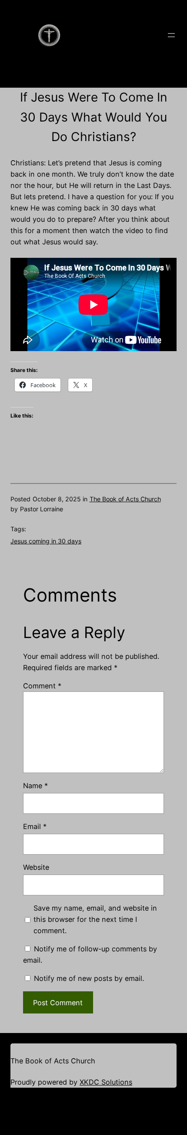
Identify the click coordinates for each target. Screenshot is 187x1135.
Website (36, 867)
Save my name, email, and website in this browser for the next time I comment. (95, 919)
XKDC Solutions (106, 1082)
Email (35, 826)
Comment (42, 685)
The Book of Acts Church (125, 499)
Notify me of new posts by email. (89, 978)
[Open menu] (171, 35)
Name (35, 785)
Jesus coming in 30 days (45, 541)
